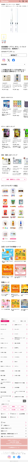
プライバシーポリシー (20, 452)
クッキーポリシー (6, 453)
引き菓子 (22, 409)
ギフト (4, 409)
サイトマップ (7, 452)
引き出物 (13, 409)
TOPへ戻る (24, 453)
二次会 (22, 406)
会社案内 (12, 452)
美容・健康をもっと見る (13, 179)
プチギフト (5, 406)
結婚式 (13, 406)
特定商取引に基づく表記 (15, 453)
